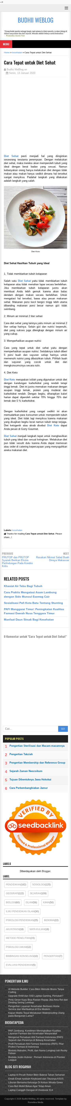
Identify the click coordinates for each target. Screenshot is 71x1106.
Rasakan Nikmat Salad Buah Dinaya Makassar (52, 559)
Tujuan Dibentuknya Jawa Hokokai (30, 779)
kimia (46, 902)
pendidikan (13, 884)
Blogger (46, 871)
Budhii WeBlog (29, 1099)
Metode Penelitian (18, 938)
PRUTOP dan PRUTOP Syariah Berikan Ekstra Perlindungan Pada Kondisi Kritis (17, 562)
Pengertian (51, 956)
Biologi (10, 902)
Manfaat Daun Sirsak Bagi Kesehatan (29, 619)
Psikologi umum (16, 947)
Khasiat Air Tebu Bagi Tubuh (23, 586)
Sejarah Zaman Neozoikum (25, 771)
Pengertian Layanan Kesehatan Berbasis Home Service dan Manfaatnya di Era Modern (34, 1007)
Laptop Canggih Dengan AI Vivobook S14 (30, 1090)
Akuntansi (12, 929)
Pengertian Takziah (21, 754)
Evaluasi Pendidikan (19, 965)
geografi (12, 893)
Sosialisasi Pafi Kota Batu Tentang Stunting (33, 602)
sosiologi (38, 884)
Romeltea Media (35, 1102)
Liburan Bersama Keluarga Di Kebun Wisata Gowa (35, 1082)
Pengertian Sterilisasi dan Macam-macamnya (36, 745)
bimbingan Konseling (20, 956)
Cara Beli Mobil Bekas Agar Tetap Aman (29, 1086)
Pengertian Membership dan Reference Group (37, 762)
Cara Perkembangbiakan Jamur (28, 787)
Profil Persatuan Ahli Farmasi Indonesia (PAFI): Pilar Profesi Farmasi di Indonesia (36, 1045)
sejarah (35, 893)
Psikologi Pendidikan (20, 920)
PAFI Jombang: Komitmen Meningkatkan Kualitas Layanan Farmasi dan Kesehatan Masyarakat (34, 1032)
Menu (6, 44)
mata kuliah (37, 929)
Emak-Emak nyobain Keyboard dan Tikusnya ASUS (36, 1078)
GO (63, 728)
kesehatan (17, 530)
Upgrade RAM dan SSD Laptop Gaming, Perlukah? (35, 996)
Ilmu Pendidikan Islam (20, 911)
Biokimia (49, 920)
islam (29, 902)
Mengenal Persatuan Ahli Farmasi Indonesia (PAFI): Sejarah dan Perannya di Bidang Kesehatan (36, 1038)
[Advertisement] (35, 115)
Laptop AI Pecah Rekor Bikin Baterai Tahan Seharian (36, 1074)
